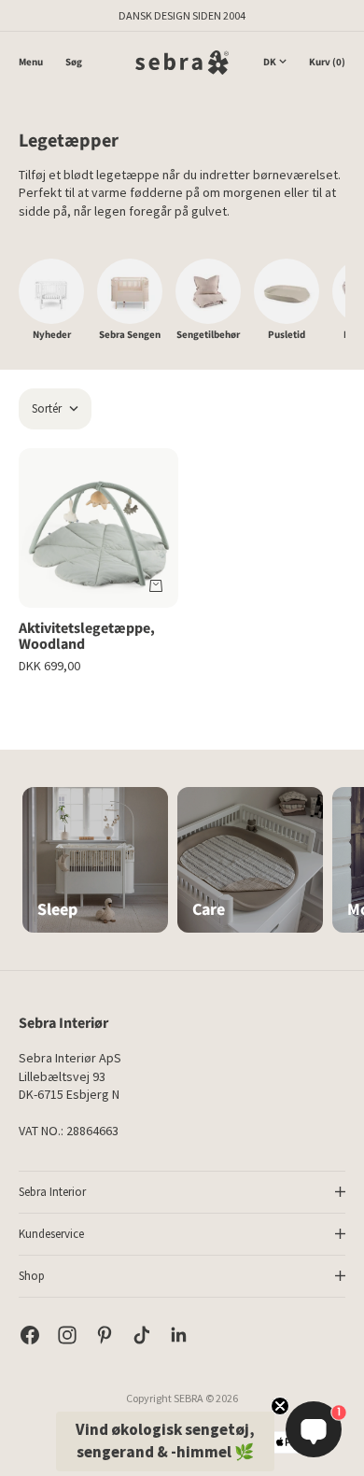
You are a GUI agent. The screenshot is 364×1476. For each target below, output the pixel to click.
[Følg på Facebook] (30, 1335)
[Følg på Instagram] (67, 1335)
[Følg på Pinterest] (104, 1335)
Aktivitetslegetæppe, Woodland (87, 638)
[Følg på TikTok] (142, 1335)
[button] (165, 1441)
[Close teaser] (280, 1406)
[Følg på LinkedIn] (179, 1335)
